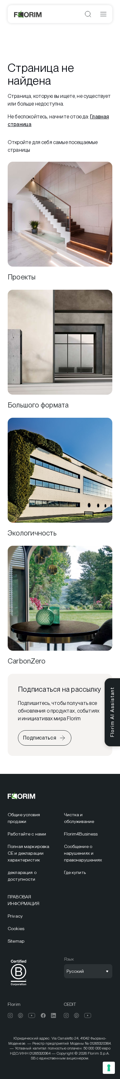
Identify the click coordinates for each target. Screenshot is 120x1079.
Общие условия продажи (24, 818)
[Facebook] (43, 1015)
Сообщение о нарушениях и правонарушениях (83, 853)
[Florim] (28, 14)
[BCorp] (18, 987)
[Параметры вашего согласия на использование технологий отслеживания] (109, 1068)
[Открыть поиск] (88, 14)
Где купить (75, 872)
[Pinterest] (20, 1015)
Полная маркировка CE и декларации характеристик (28, 853)
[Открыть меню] (103, 14)
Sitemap (16, 941)
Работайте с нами (27, 833)
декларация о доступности (22, 876)
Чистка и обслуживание (79, 818)
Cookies (16, 928)
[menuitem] (32, 818)
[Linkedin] (53, 1015)
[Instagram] (10, 1015)
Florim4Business (81, 833)
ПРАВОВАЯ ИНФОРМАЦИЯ (23, 900)
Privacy (15, 916)
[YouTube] (32, 1015)
